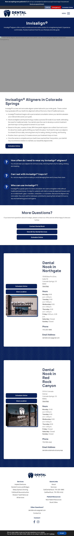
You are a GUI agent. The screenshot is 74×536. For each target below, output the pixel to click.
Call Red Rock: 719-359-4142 (53, 492)
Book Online (54, 502)
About (54, 484)
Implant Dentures (20, 484)
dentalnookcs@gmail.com (50, 338)
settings (52, 534)
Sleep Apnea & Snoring (20, 490)
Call (48, 7)
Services (54, 487)
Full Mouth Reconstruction (20, 492)
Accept (62, 533)
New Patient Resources (53, 500)
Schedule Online (14, 146)
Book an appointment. (37, 4)
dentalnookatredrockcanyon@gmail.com (55, 450)
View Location (21, 292)
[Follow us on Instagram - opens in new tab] (38, 522)
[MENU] (68, 13)
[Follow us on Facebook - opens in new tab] (34, 522)
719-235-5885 (47, 330)
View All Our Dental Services (37, 232)
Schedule (67, 7)
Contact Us (37, 513)
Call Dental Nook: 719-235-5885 (53, 490)
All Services (20, 497)
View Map (45, 286)
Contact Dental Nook (37, 226)
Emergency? (56, 7)
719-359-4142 (47, 442)
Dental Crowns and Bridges (20, 487)
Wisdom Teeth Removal (20, 495)
